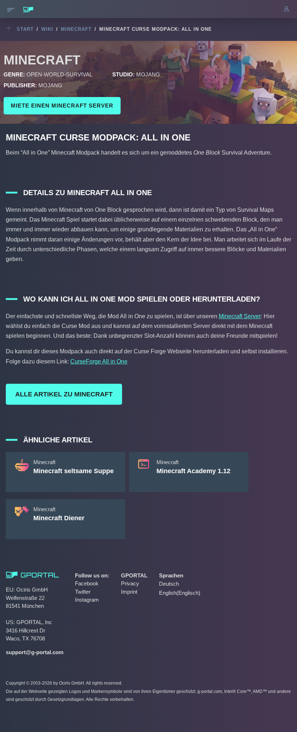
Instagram (87, 600)
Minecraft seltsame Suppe (73, 471)
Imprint (129, 592)
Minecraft (76, 29)
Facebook (87, 583)
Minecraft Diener (58, 518)
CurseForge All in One (98, 361)
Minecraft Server (240, 316)
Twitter (83, 592)
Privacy (130, 583)
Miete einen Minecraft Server (62, 105)
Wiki (47, 29)
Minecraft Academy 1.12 (193, 471)
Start (25, 29)
